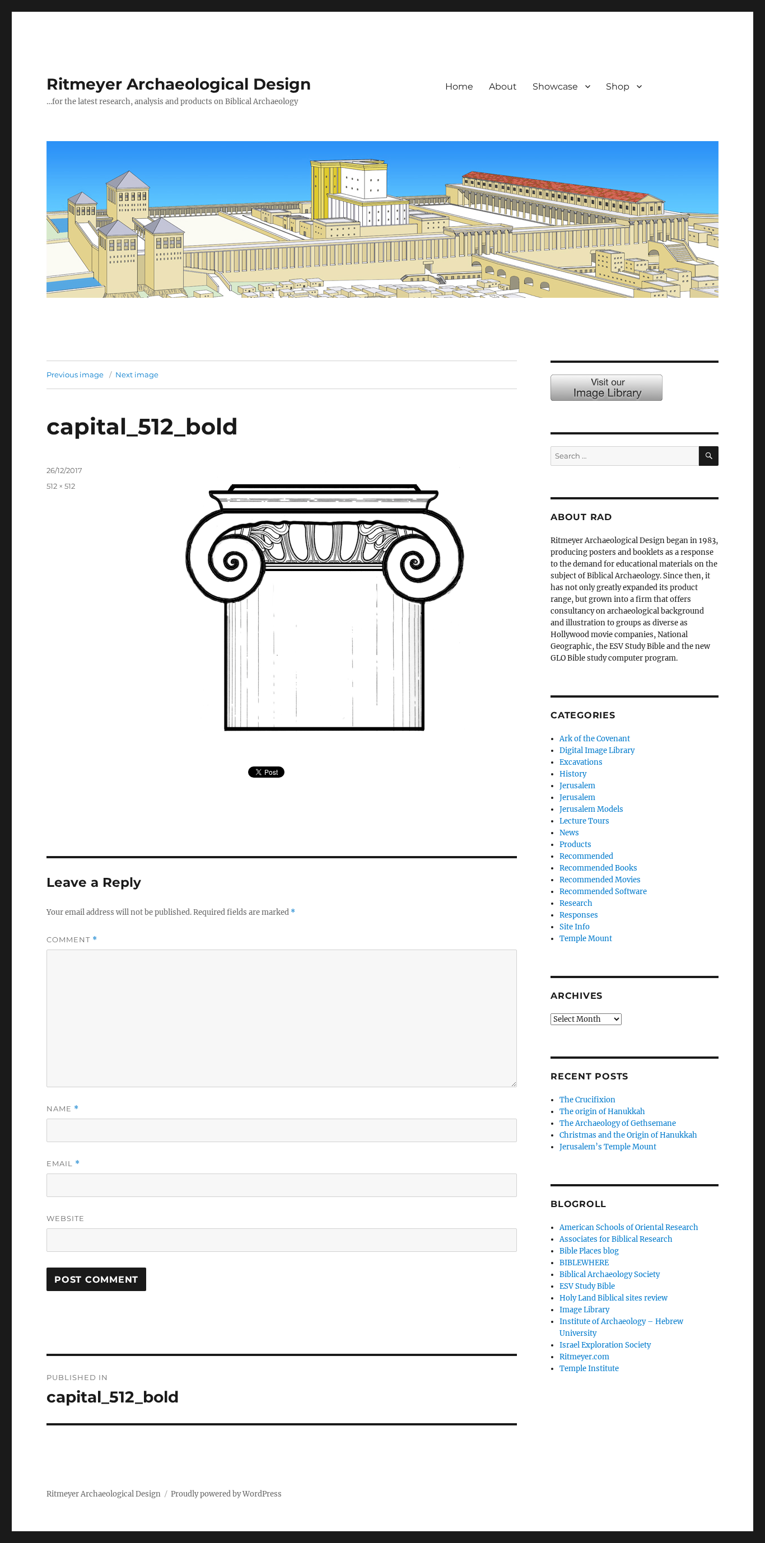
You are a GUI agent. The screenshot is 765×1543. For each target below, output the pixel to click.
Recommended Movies (600, 880)
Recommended (586, 856)
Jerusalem (577, 786)
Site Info (574, 927)
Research (576, 903)
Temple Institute (589, 1368)
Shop (617, 86)
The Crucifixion (587, 1100)
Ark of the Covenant (594, 739)
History (572, 774)
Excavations (581, 762)
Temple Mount (585, 938)
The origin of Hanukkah (602, 1111)
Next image (136, 374)
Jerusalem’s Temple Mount (607, 1147)
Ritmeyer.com (584, 1357)
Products (575, 844)
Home (459, 86)
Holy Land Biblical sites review (613, 1298)
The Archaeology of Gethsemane (617, 1123)
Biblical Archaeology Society (609, 1274)
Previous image (75, 374)
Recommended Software (603, 891)
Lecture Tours (584, 821)
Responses (578, 915)
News (569, 833)
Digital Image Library (597, 750)
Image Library (688, 98)
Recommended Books (598, 868)
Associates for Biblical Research (616, 1239)
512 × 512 (60, 485)
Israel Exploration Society (605, 1345)
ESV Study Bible (587, 1286)
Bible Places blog (589, 1251)
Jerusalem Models (591, 809)
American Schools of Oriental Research (628, 1227)
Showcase (555, 86)
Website (65, 1218)
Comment (71, 939)
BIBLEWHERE (584, 1263)
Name (62, 1109)
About (503, 86)
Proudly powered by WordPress (226, 1494)
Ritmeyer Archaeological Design (178, 83)
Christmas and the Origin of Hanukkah (628, 1135)
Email (63, 1163)
